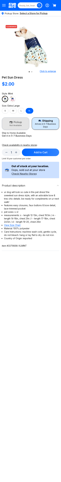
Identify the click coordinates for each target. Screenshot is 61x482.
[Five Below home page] (12, 5)
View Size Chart (12, 225)
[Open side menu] (4, 5)
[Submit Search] (39, 5)
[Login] (47, 5)
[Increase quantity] (16, 152)
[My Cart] (54, 5)
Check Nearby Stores (24, 173)
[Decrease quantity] (6, 152)
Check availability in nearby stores (19, 145)
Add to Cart (40, 152)
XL (29, 111)
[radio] (15, 123)
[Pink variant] (12, 99)
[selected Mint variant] (5, 99)
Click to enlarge (48, 71)
